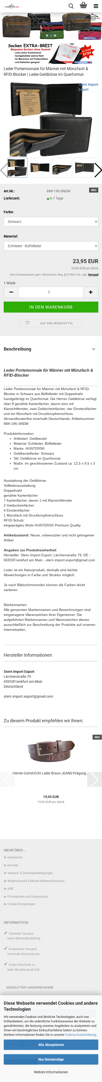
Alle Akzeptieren (51, 1045)
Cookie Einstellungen (21, 904)
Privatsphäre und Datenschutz (27, 896)
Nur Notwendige (51, 1059)
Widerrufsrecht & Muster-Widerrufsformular (36, 881)
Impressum (15, 857)
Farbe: (9, 212)
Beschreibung (17, 349)
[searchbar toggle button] (71, 6)
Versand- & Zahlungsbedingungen (30, 873)
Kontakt (12, 865)
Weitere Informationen (51, 1072)
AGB (10, 888)
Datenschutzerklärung (80, 1035)
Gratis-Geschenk (20, 964)
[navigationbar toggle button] (96, 6)
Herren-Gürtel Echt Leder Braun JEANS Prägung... (51, 773)
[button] (47, 36)
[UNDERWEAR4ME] (10, 6)
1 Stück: (10, 283)
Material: (11, 236)
